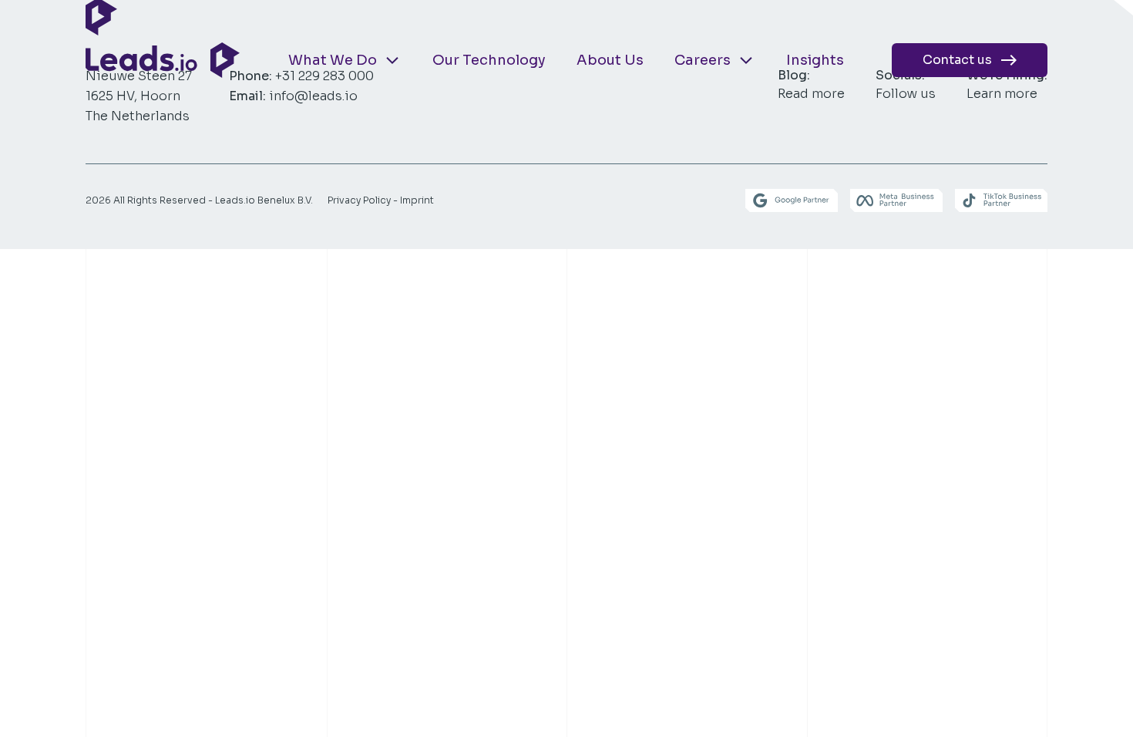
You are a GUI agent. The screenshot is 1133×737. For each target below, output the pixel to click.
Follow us (906, 94)
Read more (811, 94)
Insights (815, 60)
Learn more (1002, 94)
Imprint (417, 200)
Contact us (959, 60)
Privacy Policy (359, 200)
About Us (610, 60)
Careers (702, 60)
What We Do (332, 60)
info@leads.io (313, 96)
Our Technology (489, 60)
